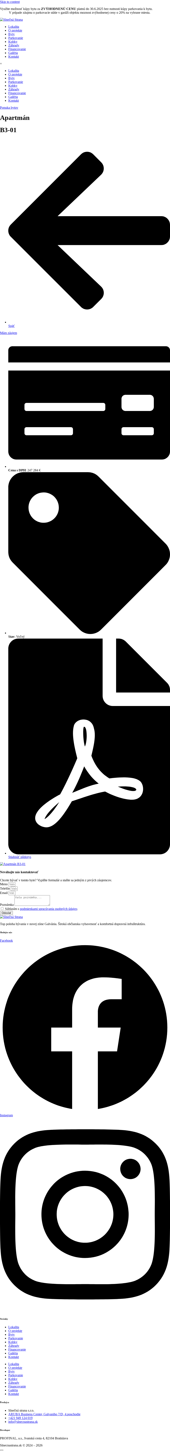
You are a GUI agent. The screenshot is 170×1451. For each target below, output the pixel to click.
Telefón (5, 888)
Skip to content (10, 2)
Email (4, 893)
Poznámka (7, 904)
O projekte (15, 30)
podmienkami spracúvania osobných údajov (48, 909)
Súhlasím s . (41, 909)
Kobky (12, 41)
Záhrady (13, 45)
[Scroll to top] (1, 1450)
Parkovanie (15, 38)
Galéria (13, 53)
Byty (11, 34)
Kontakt (13, 56)
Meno (4, 884)
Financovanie (17, 49)
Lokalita (13, 26)
